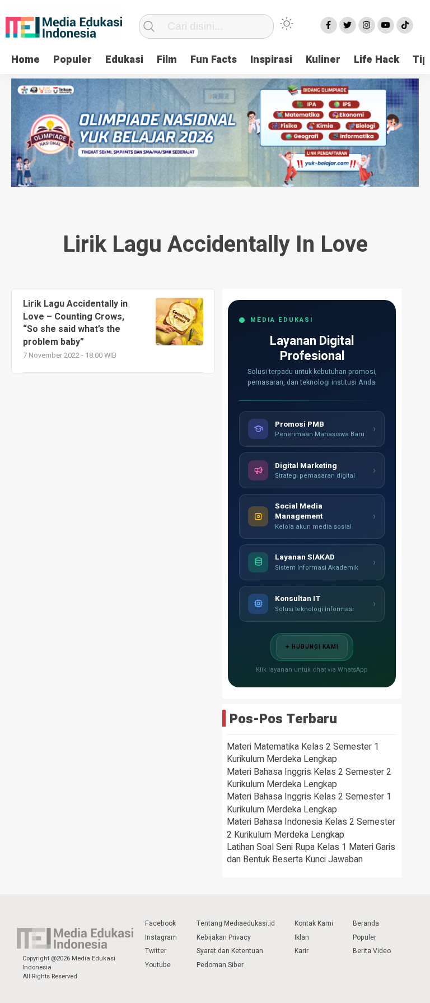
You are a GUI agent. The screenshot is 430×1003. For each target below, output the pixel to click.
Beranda (366, 923)
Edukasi (124, 59)
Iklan (302, 937)
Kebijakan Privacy (224, 937)
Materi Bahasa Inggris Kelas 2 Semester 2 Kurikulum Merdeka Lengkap (309, 778)
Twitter (155, 951)
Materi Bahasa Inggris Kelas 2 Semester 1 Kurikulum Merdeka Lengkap (309, 803)
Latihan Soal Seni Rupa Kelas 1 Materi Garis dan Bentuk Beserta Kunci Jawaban (311, 853)
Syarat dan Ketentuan (230, 951)
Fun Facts (213, 59)
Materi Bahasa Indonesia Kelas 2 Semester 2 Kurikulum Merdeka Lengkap (311, 828)
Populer (72, 59)
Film (167, 59)
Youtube (158, 965)
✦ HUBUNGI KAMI (312, 647)
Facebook (160, 923)
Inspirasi (271, 59)
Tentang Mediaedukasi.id (236, 923)
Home (25, 59)
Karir (302, 951)
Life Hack (376, 59)
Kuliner (323, 59)
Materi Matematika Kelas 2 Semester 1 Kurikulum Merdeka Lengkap (303, 753)
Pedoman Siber (220, 965)
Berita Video (372, 951)
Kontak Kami (314, 923)
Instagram (161, 937)
